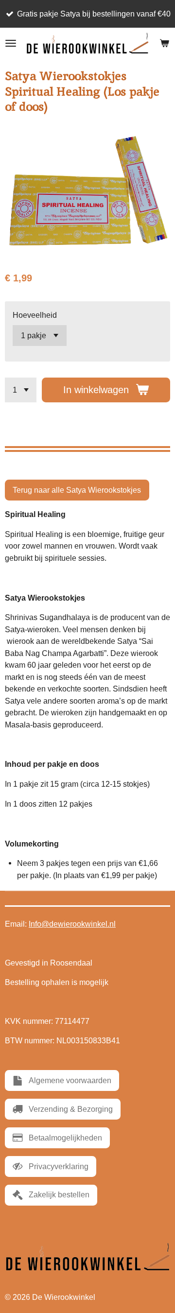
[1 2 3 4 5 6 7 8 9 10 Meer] (20, 390)
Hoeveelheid (35, 315)
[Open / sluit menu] (10, 43)
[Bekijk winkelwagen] (164, 43)
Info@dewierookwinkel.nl (72, 924)
